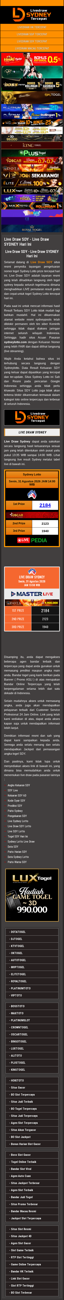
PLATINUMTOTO (21, 988)
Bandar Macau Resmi (23, 1211)
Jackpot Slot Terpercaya (26, 1218)
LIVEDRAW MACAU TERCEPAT (32, 48)
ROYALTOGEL (19, 981)
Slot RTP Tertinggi (22, 1285)
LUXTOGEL (17, 1048)
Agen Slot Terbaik (22, 1190)
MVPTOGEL (18, 967)
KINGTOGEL (18, 1069)
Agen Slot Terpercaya (24, 1123)
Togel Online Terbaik (23, 1162)
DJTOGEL (16, 939)
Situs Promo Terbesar (24, 1204)
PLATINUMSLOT (20, 1020)
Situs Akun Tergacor (23, 1130)
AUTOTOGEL (18, 960)
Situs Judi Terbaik (22, 1101)
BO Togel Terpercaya (24, 1108)
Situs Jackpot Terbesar (25, 1183)
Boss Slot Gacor (21, 1155)
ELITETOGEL (18, 974)
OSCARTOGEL (19, 1034)
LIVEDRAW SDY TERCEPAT (32, 41)
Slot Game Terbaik (22, 1250)
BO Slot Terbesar (21, 1292)
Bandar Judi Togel (22, 1197)
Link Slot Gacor (20, 1278)
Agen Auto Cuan (21, 1176)
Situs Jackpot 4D (21, 1236)
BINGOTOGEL (19, 1041)
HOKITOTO (17, 1080)
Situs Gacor (18, 1087)
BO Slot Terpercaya (23, 1094)
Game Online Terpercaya (26, 1264)
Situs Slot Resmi (21, 1229)
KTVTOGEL (17, 946)
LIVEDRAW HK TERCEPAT (32, 27)
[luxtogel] (32, 895)
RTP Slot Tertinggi (22, 1257)
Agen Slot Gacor (21, 1243)
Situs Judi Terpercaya (24, 1116)
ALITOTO (16, 1055)
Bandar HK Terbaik (22, 1271)
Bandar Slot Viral (21, 1169)
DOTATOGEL (18, 932)
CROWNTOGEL (19, 1027)
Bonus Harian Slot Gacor (26, 1144)
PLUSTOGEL (18, 1062)
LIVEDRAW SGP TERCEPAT (32, 34)
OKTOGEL (17, 953)
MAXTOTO (17, 1013)
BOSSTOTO (18, 1006)
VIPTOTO (16, 995)
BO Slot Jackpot (21, 1137)
